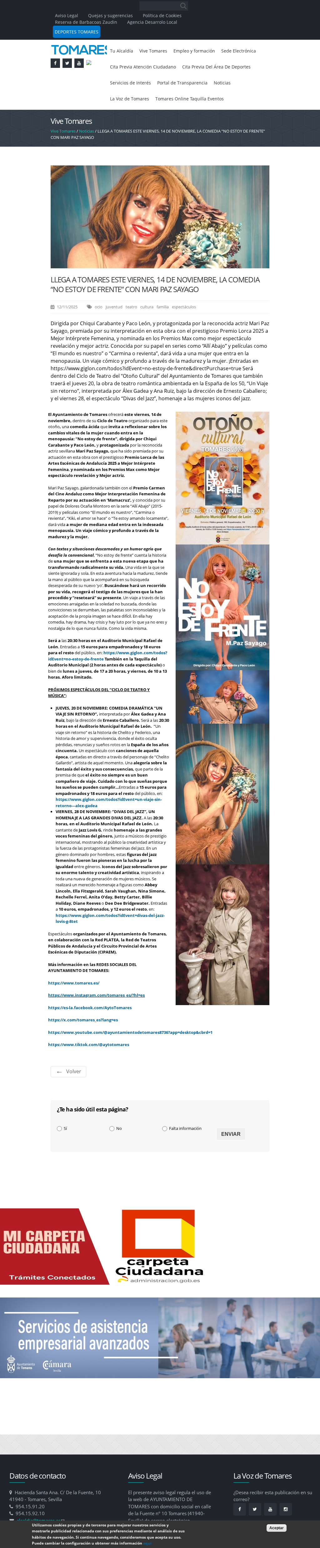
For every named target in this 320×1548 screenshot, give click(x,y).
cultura (146, 327)
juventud (114, 327)
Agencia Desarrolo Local (152, 22)
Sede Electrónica (129, 68)
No (119, 1149)
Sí (65, 1149)
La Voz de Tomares (220, 102)
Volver (73, 1092)
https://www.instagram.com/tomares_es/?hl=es (96, 1016)
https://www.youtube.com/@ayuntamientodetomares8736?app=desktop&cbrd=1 (130, 1053)
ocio (98, 327)
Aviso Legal (67, 15)
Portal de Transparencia (138, 102)
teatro (131, 327)
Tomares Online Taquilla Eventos (148, 118)
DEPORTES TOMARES (76, 32)
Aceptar (276, 1528)
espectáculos (184, 327)
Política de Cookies (162, 15)
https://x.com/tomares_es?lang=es (83, 1040)
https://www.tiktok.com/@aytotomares (88, 1065)
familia (163, 327)
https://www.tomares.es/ (73, 1003)
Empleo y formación (202, 51)
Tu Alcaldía (122, 51)
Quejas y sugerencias (110, 15)
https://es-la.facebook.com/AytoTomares (90, 1028)
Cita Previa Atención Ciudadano (192, 68)
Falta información (185, 1149)
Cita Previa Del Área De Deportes (149, 85)
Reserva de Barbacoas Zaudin (86, 22)
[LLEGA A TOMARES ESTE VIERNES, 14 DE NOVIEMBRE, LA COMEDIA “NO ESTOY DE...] (160, 286)
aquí (147, 1543)
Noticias (182, 102)
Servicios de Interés (217, 85)
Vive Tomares (157, 51)
